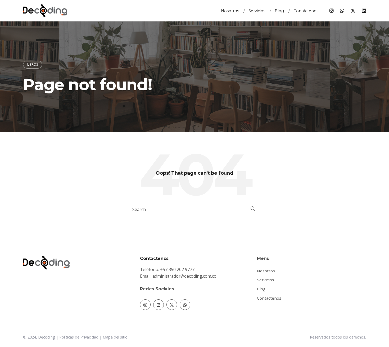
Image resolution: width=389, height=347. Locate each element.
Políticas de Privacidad (78, 337)
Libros (32, 64)
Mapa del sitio (115, 337)
